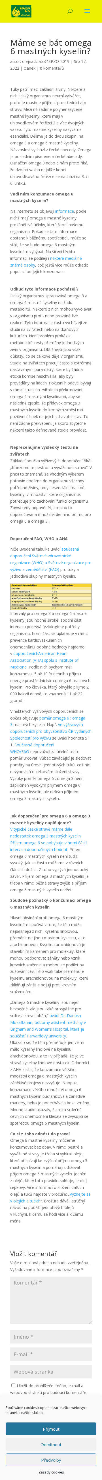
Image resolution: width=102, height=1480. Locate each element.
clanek (29, 68)
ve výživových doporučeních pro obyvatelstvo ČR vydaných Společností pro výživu (51, 731)
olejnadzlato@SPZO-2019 (45, 61)
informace (64, 211)
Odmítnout (51, 1444)
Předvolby (51, 1460)
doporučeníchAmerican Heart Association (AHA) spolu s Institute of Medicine (44, 660)
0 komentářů (52, 68)
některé (57, 258)
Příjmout (51, 1429)
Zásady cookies (51, 1472)
